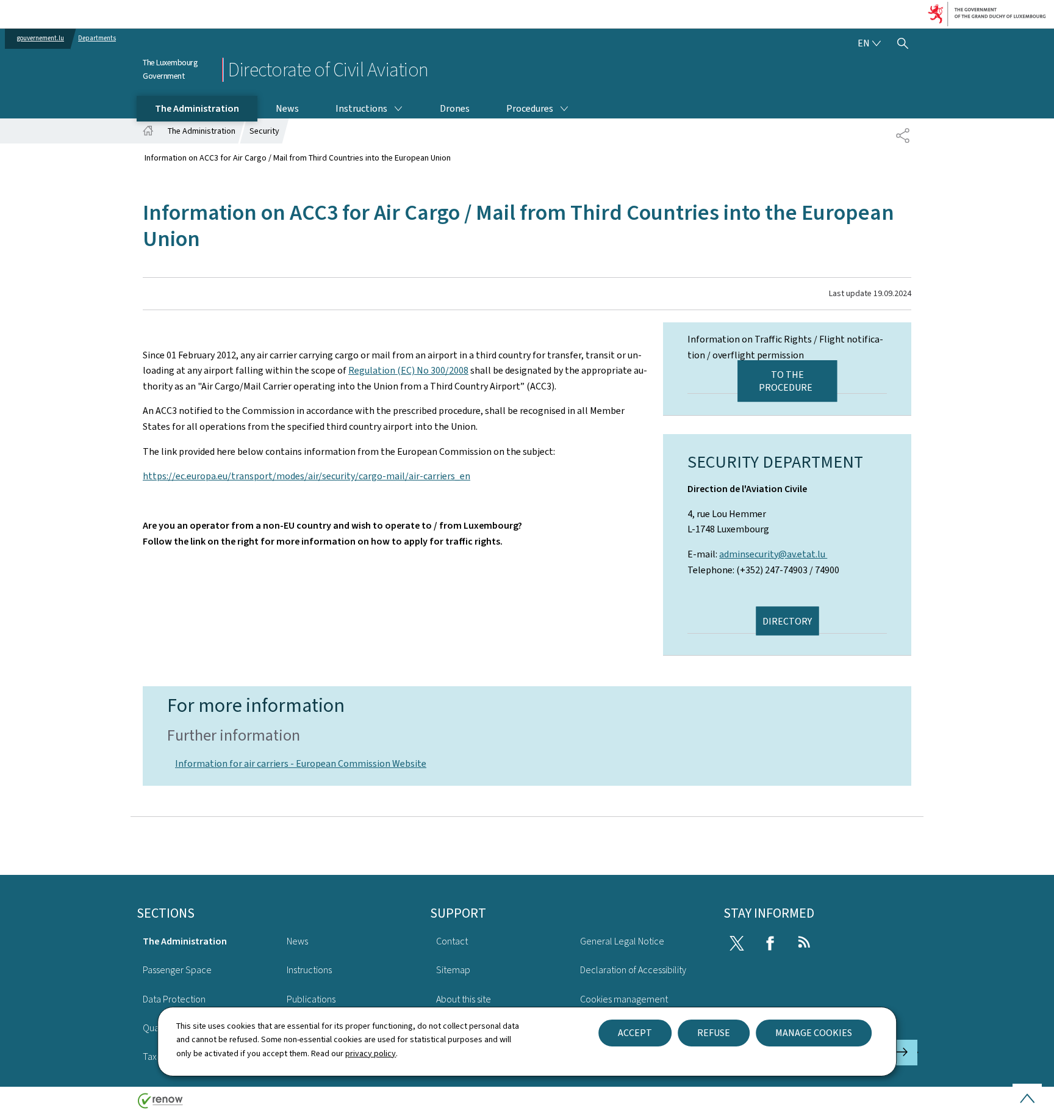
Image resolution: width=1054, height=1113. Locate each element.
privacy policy (370, 1053)
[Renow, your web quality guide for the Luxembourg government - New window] (160, 1105)
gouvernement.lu (40, 38)
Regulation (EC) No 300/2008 (408, 370)
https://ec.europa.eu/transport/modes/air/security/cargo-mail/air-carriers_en (306, 475)
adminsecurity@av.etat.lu (773, 554)
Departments (97, 38)
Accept (635, 1032)
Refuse (713, 1032)
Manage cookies (813, 1032)
